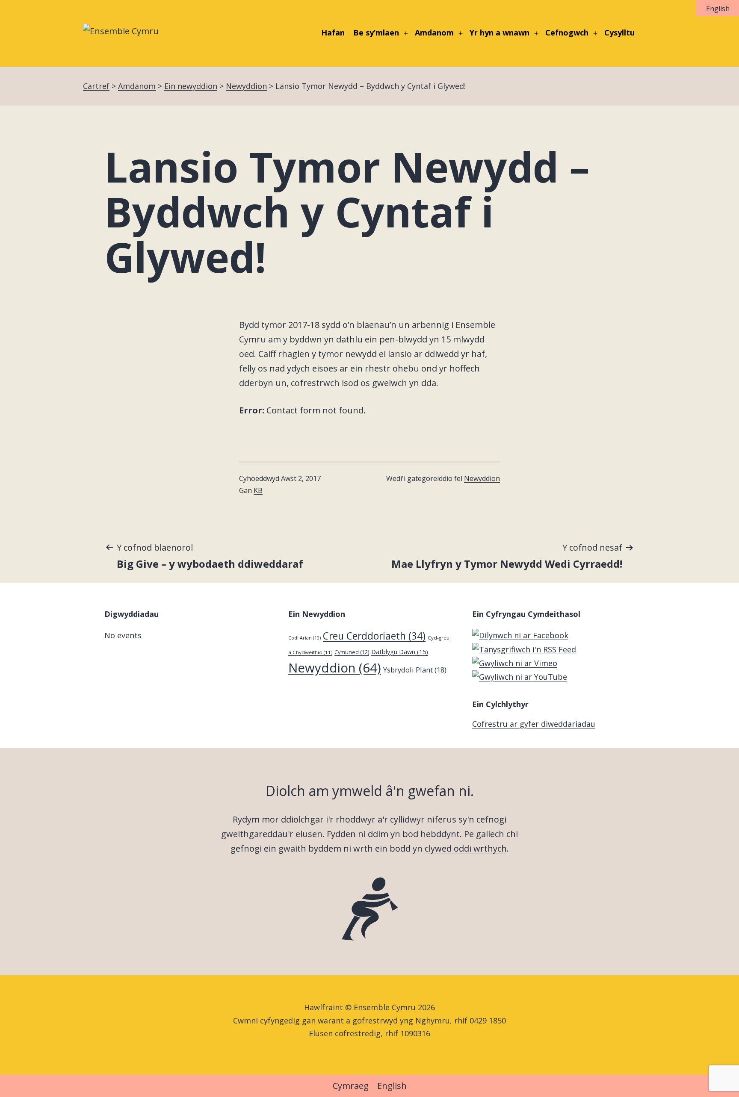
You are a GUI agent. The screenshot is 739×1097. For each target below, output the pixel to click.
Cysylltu (619, 32)
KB (258, 490)
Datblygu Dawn (399, 651)
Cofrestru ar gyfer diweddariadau (533, 724)
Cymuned (351, 652)
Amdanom (434, 32)
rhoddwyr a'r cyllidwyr (380, 819)
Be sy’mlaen (376, 32)
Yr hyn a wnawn (499, 32)
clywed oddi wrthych (466, 848)
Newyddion (482, 478)
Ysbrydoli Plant (414, 670)
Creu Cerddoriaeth (374, 636)
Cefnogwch (566, 32)
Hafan (333, 32)
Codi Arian (304, 638)
